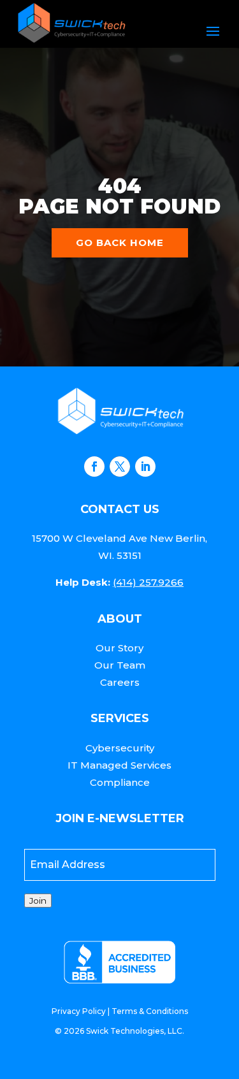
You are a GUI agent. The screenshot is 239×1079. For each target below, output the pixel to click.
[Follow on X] (120, 466)
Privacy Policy (79, 1011)
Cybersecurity (119, 748)
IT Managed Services (119, 765)
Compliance (120, 782)
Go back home (120, 242)
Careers (120, 682)
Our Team (119, 665)
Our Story (119, 648)
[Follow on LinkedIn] (145, 466)
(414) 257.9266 (148, 582)
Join (38, 900)
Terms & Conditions (150, 1011)
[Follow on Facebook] (94, 466)
